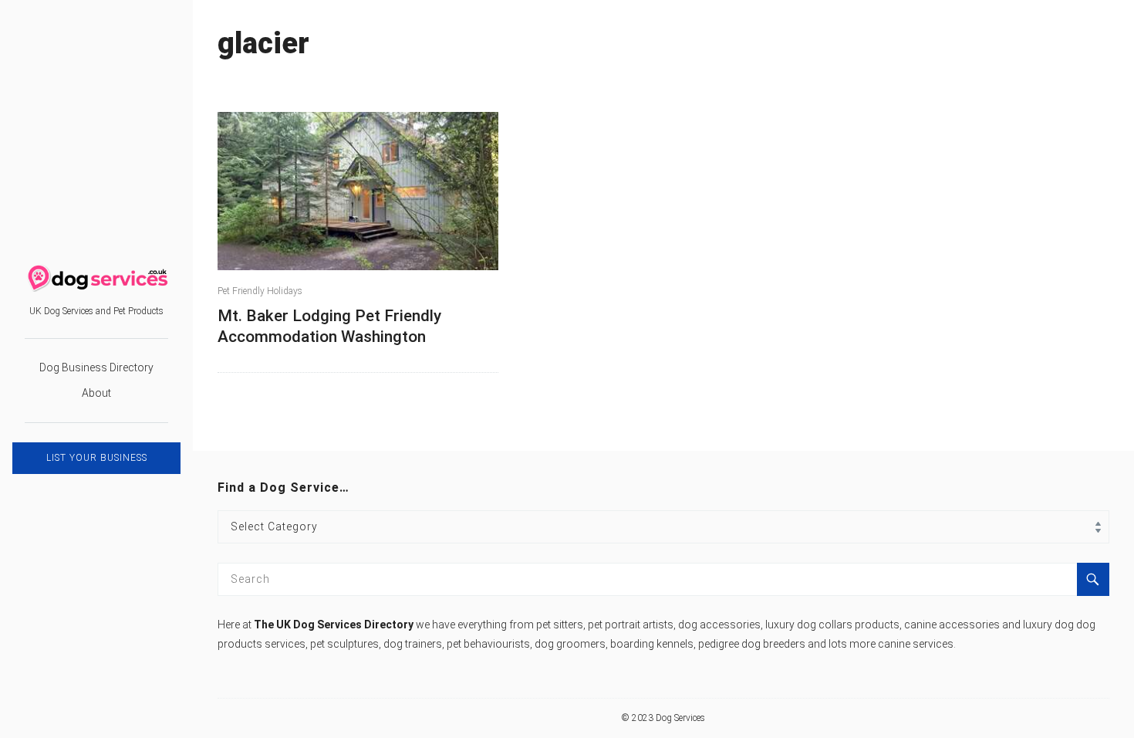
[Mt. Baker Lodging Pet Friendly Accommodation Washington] (358, 191)
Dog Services (680, 718)
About (96, 393)
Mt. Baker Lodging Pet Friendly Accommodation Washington (329, 326)
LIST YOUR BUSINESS (96, 457)
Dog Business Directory (96, 367)
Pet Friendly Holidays (260, 291)
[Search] (1093, 579)
